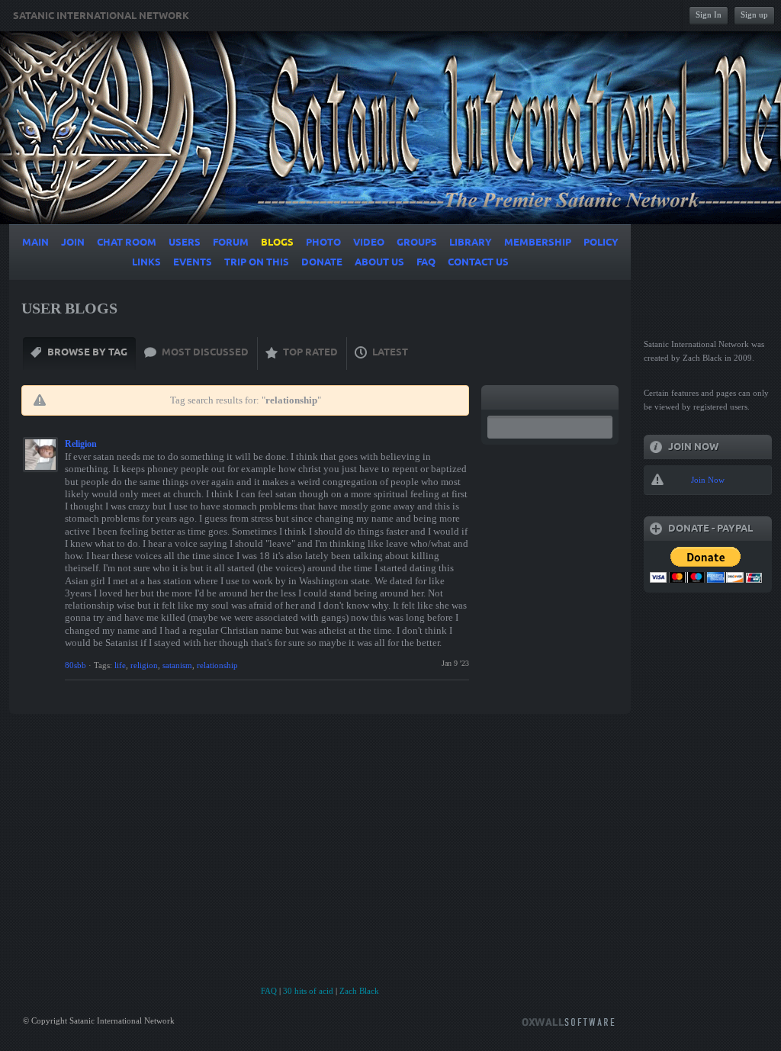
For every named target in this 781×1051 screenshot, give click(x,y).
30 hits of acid (308, 990)
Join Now (708, 479)
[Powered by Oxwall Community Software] (568, 1021)
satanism (177, 665)
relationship (217, 665)
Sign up (754, 14)
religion (144, 665)
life (120, 665)
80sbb (75, 665)
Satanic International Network (101, 16)
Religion (81, 444)
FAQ (269, 990)
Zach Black (359, 990)
